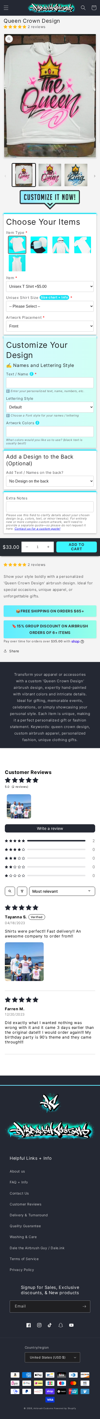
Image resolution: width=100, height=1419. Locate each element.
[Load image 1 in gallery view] (24, 175)
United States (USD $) (48, 1357)
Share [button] (14, 651)
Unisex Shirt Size (22, 297)
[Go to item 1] (19, 806)
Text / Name (17, 374)
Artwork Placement (24, 317)
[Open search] (10, 891)
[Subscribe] (84, 1306)
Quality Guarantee (25, 1226)
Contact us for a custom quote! (37, 528)
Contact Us (19, 1193)
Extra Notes (17, 498)
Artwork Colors (20, 423)
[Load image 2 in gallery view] (50, 175)
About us (17, 1171)
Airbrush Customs (43, 1408)
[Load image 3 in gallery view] (76, 175)
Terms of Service (24, 1259)
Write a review (50, 828)
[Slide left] (5, 176)
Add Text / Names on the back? (34, 472)
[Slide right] (94, 176)
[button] (6, 7)
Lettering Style (19, 398)
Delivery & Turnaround (29, 1215)
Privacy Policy (22, 1270)
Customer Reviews (26, 1204)
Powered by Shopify (65, 1408)
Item (10, 277)
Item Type (15, 232)
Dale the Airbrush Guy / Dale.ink (37, 1248)
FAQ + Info (19, 1182)
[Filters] (22, 891)
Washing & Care (23, 1237)
